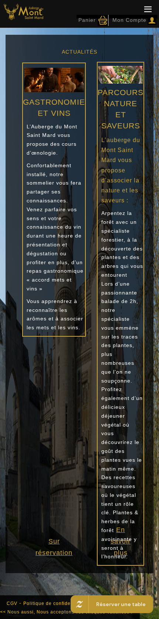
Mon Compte (128, 20)
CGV (12, 603)
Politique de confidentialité (55, 603)
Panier (87, 20)
